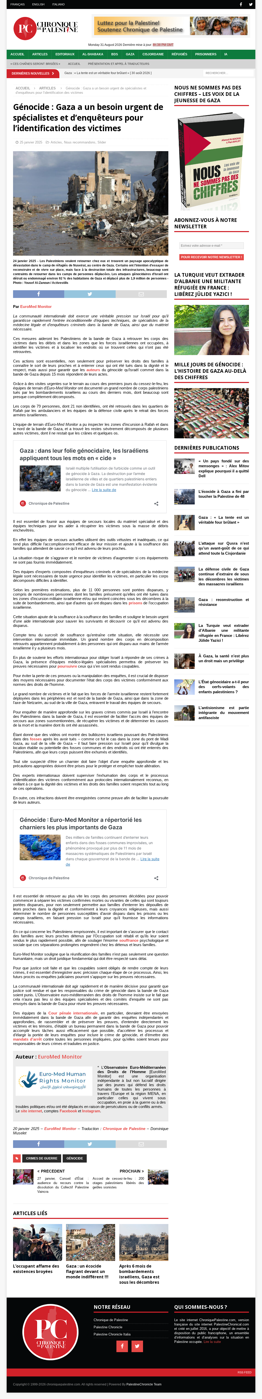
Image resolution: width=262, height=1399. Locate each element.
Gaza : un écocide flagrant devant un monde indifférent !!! (87, 1271)
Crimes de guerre (41, 1158)
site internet (31, 1111)
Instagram (91, 1111)
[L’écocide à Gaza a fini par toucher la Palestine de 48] (184, 496)
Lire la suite (212, 1342)
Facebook (68, 1111)
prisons (135, 603)
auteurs (93, 370)
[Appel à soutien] (171, 33)
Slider (101, 142)
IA (225, 54)
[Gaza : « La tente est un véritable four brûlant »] (184, 522)
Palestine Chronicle (108, 1327)
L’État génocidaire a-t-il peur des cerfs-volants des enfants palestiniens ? (224, 687)
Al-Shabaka (92, 54)
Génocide (75, 1158)
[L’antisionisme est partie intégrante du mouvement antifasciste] (184, 713)
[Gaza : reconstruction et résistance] (184, 605)
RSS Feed (245, 1372)
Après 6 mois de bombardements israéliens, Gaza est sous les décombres (139, 1274)
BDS (114, 54)
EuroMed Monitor (36, 306)
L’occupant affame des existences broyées (36, 1268)
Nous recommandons (79, 142)
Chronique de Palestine (124, 1128)
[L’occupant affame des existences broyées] (37, 1242)
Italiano (58, 4)
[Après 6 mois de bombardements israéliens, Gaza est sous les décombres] (143, 1242)
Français (17, 4)
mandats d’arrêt (27, 1039)
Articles (40, 54)
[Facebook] (240, 4)
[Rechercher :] (228, 73)
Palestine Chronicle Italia (112, 1334)
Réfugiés (179, 54)
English (38, 4)
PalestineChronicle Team (143, 1384)
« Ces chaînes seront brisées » (35, 63)
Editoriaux (65, 54)
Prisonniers (205, 54)
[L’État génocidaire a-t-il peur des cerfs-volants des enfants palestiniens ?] (184, 687)
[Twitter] (250, 4)
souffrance (128, 940)
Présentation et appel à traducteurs (118, 63)
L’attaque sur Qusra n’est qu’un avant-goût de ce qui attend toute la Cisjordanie (224, 548)
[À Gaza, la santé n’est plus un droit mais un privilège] (184, 661)
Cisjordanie (153, 54)
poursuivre (67, 666)
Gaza (130, 54)
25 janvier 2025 (31, 142)
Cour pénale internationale (73, 1013)
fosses (36, 739)
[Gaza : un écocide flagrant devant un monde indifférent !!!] (90, 1242)
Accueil (17, 54)
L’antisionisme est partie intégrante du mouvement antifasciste (224, 713)
